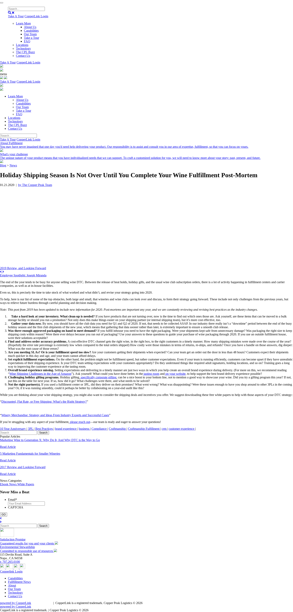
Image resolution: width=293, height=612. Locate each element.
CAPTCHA (15, 507)
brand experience (66, 428)
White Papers (25, 484)
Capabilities (31, 30)
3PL (31, 428)
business (84, 428)
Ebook (4, 484)
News (13, 165)
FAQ (27, 41)
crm (164, 428)
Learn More (23, 23)
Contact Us (23, 55)
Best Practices (44, 428)
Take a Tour (31, 37)
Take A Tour (16, 16)
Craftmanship (118, 428)
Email (12, 499)
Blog (3, 165)
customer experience (182, 428)
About (12, 585)
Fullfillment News (19, 582)
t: (10, 561)
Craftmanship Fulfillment (144, 428)
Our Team (30, 34)
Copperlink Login (11, 571)
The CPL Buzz (25, 52)
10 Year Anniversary (13, 428)
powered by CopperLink (15, 603)
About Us (30, 27)
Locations (22, 45)
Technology (23, 48)
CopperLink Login (36, 16)
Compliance (99, 428)
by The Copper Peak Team (35, 185)
